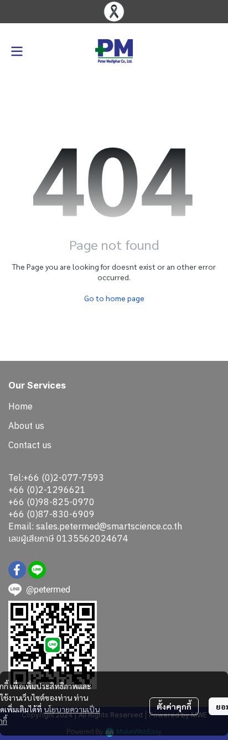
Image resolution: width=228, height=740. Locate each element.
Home (20, 406)
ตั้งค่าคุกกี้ (174, 706)
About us (26, 425)
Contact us (29, 444)
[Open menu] (17, 51)
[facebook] (17, 570)
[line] (37, 570)
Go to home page (114, 298)
